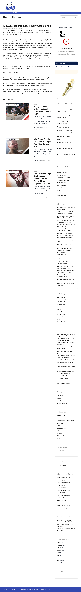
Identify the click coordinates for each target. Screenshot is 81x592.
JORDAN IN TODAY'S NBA (63, 263)
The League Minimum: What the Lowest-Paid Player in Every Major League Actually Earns (65, 150)
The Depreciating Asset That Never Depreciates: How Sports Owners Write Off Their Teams (65, 115)
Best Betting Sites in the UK (63, 497)
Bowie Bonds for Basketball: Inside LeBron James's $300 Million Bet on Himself (65, 103)
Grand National (60, 450)
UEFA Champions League (63, 465)
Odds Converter (60, 192)
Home (5, 17)
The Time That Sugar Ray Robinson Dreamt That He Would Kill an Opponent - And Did (42, 179)
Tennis (58, 562)
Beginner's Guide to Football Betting (65, 375)
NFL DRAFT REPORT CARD (63, 261)
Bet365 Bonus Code (61, 487)
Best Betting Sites (61, 492)
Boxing (58, 547)
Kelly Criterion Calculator (63, 180)
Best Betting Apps (61, 485)
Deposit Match (60, 311)
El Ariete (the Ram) (61, 428)
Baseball (59, 542)
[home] (10, 6)
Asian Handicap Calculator (63, 170)
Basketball (59, 545)
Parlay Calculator (61, 190)
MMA (58, 555)
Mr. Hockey (59, 433)
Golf (58, 552)
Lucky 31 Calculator (61, 185)
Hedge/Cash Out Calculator (63, 177)
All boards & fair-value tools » (62, 72)
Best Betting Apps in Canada (64, 480)
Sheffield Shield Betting (62, 403)
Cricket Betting (60, 400)
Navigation (16, 17)
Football (59, 550)
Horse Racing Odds (61, 381)
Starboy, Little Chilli (61, 415)
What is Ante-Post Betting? (63, 383)
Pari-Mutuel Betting (61, 304)
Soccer (58, 560)
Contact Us (59, 575)
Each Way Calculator (62, 172)
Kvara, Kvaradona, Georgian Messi (65, 420)
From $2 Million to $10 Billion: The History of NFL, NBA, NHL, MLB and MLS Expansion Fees (65, 138)
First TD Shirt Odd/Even (62, 322)
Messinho (59, 438)
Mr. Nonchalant (60, 418)
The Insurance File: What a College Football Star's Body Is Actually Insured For (65, 132)
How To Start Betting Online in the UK (66, 366)
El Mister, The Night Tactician (64, 435)
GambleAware (71, 34)
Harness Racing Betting (62, 378)
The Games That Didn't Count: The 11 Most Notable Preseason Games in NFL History (66, 156)
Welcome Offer (60, 316)
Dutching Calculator (61, 195)
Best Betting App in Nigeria (63, 495)
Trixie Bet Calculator (61, 175)
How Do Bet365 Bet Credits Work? (65, 369)
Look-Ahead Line (61, 297)
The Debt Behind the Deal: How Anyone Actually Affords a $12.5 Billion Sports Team (65, 109)
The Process (60, 423)
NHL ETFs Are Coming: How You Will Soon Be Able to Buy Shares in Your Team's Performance (65, 121)
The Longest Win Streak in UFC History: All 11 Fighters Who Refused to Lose (65, 144)
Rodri (58, 430)
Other (58, 557)
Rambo (58, 425)
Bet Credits (59, 319)
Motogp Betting (60, 398)
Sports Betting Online (62, 500)
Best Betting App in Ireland (63, 482)
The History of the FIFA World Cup (65, 233)
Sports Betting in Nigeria (63, 502)
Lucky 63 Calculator (61, 182)
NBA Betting (60, 395)
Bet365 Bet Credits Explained (64, 505)
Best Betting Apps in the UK (63, 477)
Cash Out (59, 309)
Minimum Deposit (61, 314)
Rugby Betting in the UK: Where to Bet (66, 359)
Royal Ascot (60, 453)
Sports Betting (60, 306)
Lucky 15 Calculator (61, 187)
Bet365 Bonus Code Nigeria (63, 490)
